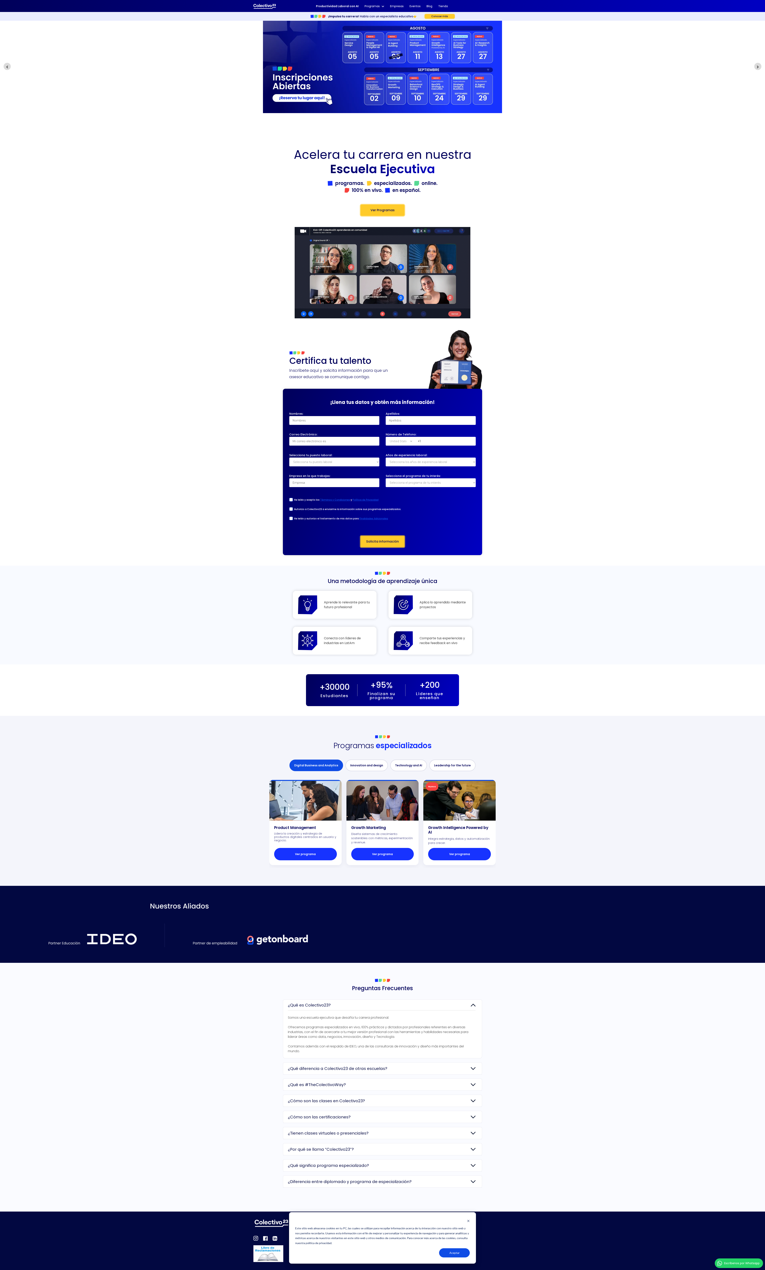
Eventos (415, 6)
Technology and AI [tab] (408, 765)
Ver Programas (383, 210)
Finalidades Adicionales (373, 518)
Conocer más (439, 16)
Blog (429, 6)
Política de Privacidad (366, 499)
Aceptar (454, 1252)
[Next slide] (757, 66)
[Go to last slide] (7, 66)
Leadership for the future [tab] (452, 765)
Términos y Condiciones (335, 499)
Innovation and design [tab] (366, 765)
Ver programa (305, 854)
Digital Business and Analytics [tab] (316, 765)
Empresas (397, 6)
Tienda (443, 6)
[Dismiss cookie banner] (468, 1220)
